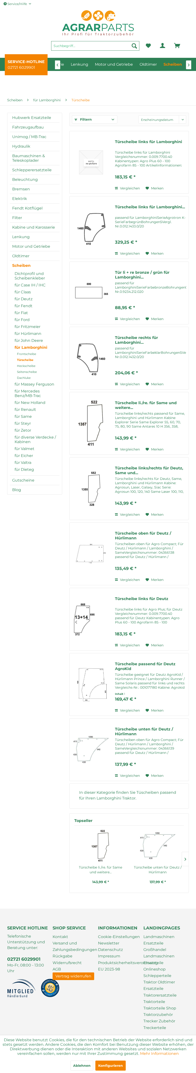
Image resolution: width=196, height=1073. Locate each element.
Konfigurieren (110, 1065)
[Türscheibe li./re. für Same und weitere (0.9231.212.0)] (91, 423)
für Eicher (24, 455)
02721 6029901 (21, 67)
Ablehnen (82, 1065)
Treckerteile (154, 1027)
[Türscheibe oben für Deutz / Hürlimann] (91, 554)
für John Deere (29, 340)
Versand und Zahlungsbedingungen (74, 946)
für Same (23, 416)
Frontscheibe (26, 354)
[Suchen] (134, 46)
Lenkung (21, 237)
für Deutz (24, 299)
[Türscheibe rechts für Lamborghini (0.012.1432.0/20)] (91, 358)
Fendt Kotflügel (27, 208)
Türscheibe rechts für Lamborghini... (136, 340)
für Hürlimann (28, 333)
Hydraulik (21, 146)
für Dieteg (24, 469)
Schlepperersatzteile (32, 170)
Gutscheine (23, 480)
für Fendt (24, 306)
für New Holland (30, 402)
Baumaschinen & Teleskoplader (28, 158)
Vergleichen (129, 188)
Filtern (85, 119)
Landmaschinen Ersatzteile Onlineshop (158, 962)
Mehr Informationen (159, 1053)
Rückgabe (62, 956)
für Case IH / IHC (30, 285)
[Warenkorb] (170, 46)
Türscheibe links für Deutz (141, 598)
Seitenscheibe (27, 372)
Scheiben (21, 265)
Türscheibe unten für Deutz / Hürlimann (144, 731)
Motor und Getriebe (31, 246)
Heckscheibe (26, 366)
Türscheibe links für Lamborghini (148, 141)
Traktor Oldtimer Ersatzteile (159, 985)
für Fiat (21, 313)
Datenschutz (110, 949)
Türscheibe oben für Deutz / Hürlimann (143, 535)
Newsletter (108, 943)
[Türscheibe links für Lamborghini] (91, 162)
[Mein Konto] (158, 46)
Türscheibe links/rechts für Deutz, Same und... (149, 470)
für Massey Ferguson (34, 384)
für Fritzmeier (27, 326)
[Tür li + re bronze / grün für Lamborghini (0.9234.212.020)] (91, 293)
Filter (17, 217)
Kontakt (60, 936)
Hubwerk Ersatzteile (31, 117)
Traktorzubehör (158, 1014)
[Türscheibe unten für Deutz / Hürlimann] (91, 749)
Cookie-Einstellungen (119, 936)
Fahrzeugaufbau (28, 127)
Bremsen (21, 189)
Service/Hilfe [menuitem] (17, 4)
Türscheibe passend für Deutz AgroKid (145, 666)
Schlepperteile (157, 975)
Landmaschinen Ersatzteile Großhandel (158, 943)
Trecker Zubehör (159, 1021)
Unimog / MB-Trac (29, 136)
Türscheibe (25, 360)
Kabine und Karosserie (33, 227)
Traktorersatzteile (160, 995)
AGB (57, 969)
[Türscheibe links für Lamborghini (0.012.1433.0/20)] (91, 227)
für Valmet (24, 448)
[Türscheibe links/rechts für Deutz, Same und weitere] (91, 488)
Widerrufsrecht (67, 962)
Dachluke (24, 378)
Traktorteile (154, 1001)
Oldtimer (20, 256)
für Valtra (23, 462)
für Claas (23, 292)
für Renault (25, 409)
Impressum (109, 956)
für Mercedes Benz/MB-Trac (28, 393)
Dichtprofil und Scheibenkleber (30, 275)
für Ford (22, 319)
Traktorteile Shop (159, 1008)
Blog (16, 490)
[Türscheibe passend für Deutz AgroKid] (91, 684)
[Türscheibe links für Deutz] (91, 619)
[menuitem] (95, 48)
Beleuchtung (25, 179)
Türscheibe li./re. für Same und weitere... (146, 405)
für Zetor (23, 430)
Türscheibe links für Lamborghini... (150, 207)
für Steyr (23, 423)
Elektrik (19, 198)
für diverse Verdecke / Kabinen (35, 439)
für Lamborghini (31, 347)
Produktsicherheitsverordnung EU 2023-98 (119, 965)
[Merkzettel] (148, 46)
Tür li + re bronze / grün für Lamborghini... (142, 274)
